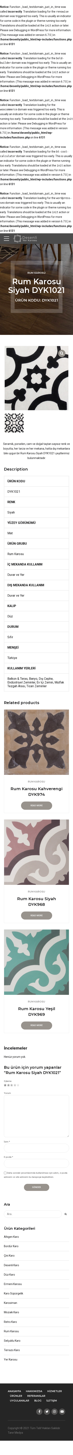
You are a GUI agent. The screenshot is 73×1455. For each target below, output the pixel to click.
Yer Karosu (10, 1359)
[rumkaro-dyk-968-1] (36, 852)
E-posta (8, 1157)
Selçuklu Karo (12, 1340)
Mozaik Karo (11, 1312)
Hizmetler (54, 1391)
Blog (37, 1400)
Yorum (7, 1093)
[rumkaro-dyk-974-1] (36, 742)
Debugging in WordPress (29, 30)
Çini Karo (9, 1255)
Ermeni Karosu (13, 1284)
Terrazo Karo (12, 1350)
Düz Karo (9, 1274)
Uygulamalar (19, 1400)
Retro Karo (10, 1321)
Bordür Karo (11, 1246)
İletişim (51, 1400)
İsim (7, 1142)
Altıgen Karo (11, 1236)
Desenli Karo (11, 1265)
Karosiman (10, 1302)
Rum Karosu (36, 272)
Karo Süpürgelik (13, 1293)
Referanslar (36, 1395)
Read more (37, 805)
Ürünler (16, 1395)
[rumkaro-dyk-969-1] (36, 962)
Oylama (7, 1081)
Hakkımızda (34, 1391)
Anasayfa (14, 1391)
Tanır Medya (15, 1432)
